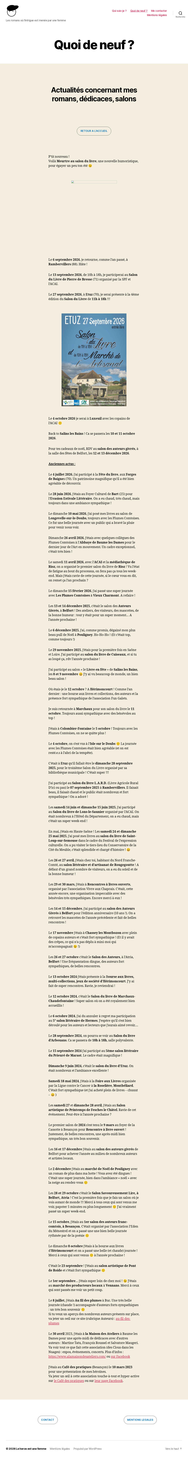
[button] (94, 131)
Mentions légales (157, 15)
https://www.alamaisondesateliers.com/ (77, 1357)
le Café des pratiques (69, 1381)
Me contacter (159, 10)
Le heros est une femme (31, 1448)
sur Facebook (120, 1357)
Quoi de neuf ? (138, 10)
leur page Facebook (109, 1381)
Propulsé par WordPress (87, 1448)
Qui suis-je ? (119, 10)
